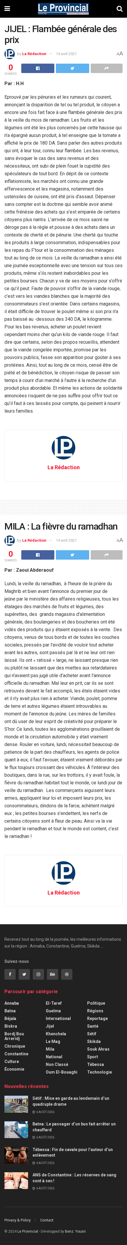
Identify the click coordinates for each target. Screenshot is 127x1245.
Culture (11, 1061)
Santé (92, 1026)
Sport (92, 1056)
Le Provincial (27, 1231)
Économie (14, 1069)
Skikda (94, 1041)
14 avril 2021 (66, 54)
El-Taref (54, 1003)
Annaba (11, 1003)
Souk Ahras (98, 1049)
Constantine (16, 1053)
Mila (50, 1049)
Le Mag (53, 1041)
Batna (10, 1010)
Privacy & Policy (17, 1220)
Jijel (50, 1026)
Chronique (14, 1046)
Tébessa (95, 1064)
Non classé (57, 1064)
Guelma (53, 1010)
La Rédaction (34, 54)
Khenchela (56, 1033)
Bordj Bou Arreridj (14, 1036)
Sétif (91, 1033)
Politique (96, 1003)
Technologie (99, 1072)
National (54, 1056)
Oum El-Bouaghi (61, 1072)
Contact (46, 1220)
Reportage (97, 1018)
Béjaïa (10, 1018)
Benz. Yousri (75, 1231)
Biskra (10, 1026)
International (58, 1018)
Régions (95, 1010)
